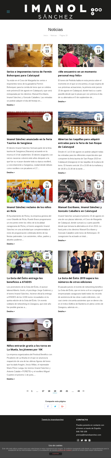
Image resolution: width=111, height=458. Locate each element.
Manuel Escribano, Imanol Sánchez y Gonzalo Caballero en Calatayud (80, 209)
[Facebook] (92, 9)
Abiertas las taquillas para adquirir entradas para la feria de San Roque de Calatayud (80, 143)
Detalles (10, 105)
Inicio (46, 35)
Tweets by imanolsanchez (53, 419)
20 (61, 391)
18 (49, 391)
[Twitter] (96, 9)
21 (67, 391)
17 (43, 391)
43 (79, 391)
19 (55, 391)
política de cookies (65, 450)
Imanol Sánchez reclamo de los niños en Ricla (29, 209)
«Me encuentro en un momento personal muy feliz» (77, 73)
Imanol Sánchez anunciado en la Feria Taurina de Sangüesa (29, 141)
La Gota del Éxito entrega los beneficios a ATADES (25, 280)
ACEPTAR (55, 453)
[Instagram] (100, 9)
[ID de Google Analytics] (92, 13)
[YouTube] (85, 440)
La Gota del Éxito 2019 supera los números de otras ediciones (78, 280)
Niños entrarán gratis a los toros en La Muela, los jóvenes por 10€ (29, 347)
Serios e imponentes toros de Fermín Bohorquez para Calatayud (29, 73)
